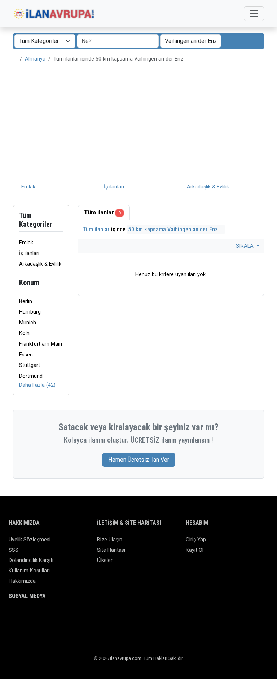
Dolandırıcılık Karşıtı (31, 560)
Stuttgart (29, 365)
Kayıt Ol (194, 550)
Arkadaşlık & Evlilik (207, 187)
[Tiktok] (55, 616)
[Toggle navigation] (254, 13)
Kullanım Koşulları (29, 571)
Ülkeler (105, 560)
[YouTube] (65, 616)
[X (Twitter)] (23, 616)
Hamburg (30, 312)
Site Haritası (111, 550)
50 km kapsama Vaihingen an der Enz (173, 229)
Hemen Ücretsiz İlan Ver (138, 459)
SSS (13, 550)
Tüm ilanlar (102, 212)
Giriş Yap (196, 540)
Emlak (27, 187)
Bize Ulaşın (109, 540)
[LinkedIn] (44, 616)
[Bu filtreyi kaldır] (60, 282)
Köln (24, 333)
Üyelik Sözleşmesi (29, 540)
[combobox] (190, 41)
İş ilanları (113, 187)
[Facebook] (13, 616)
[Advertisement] (138, 122)
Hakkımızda (22, 581)
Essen (26, 355)
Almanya (35, 59)
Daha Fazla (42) (37, 385)
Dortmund (31, 376)
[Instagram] (34, 616)
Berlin (25, 301)
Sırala (245, 246)
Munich (27, 323)
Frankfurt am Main (40, 344)
